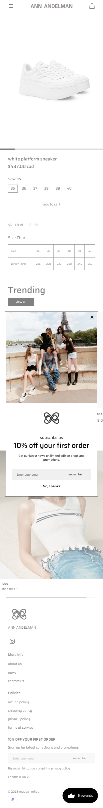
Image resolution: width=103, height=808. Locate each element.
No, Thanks (51, 486)
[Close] (92, 317)
